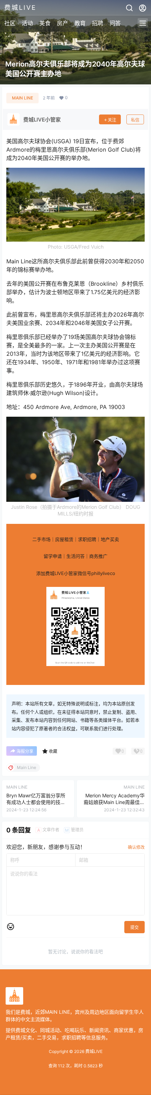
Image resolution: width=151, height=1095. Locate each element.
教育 (80, 23)
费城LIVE (93, 1051)
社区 (9, 23)
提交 (134, 927)
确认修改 (136, 847)
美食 (45, 23)
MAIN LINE (22, 98)
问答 (115, 23)
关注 (112, 120)
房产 (62, 23)
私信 (135, 120)
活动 (27, 23)
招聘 (97, 23)
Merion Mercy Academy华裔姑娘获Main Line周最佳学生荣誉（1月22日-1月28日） (113, 802)
